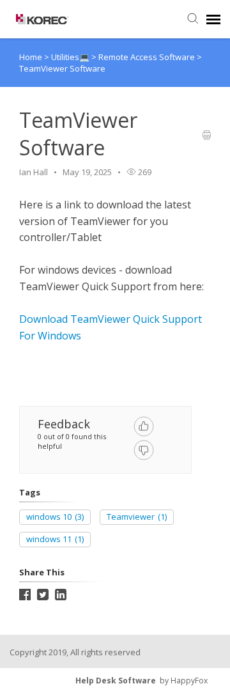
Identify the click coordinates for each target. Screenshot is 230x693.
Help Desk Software (115, 680)
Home (30, 57)
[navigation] (213, 19)
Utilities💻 (71, 57)
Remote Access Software (147, 57)
